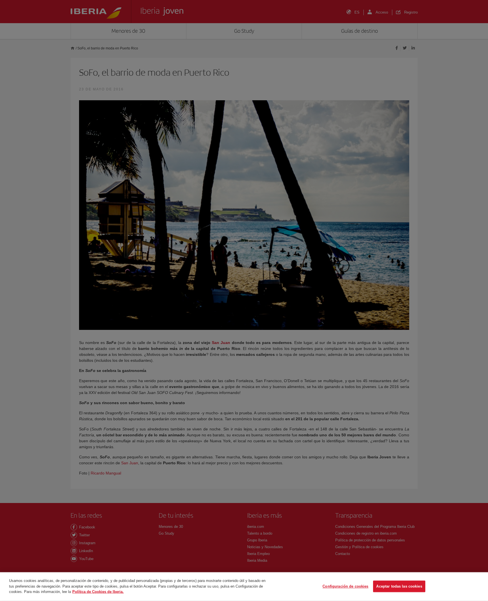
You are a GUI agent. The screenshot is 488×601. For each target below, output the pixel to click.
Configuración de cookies (345, 586)
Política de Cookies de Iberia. (98, 591)
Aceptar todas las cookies (399, 586)
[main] (244, 586)
